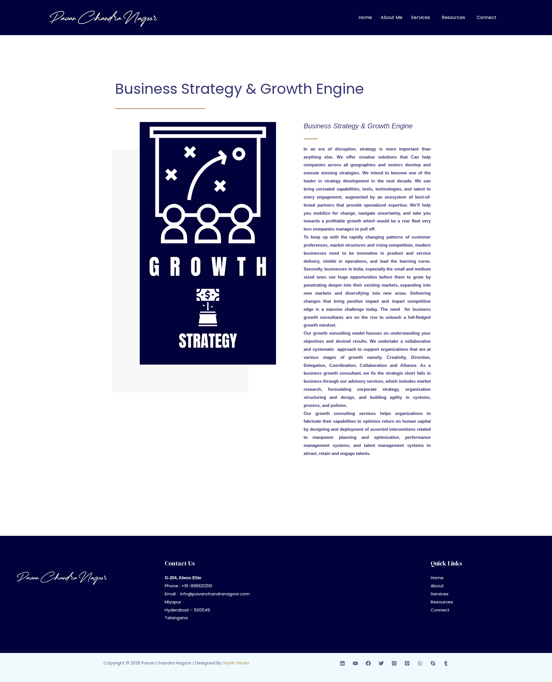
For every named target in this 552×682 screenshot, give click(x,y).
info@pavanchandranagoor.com (215, 594)
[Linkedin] (342, 663)
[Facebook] (368, 663)
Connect (487, 17)
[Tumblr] (445, 663)
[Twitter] (381, 663)
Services (420, 17)
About (437, 586)
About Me (391, 17)
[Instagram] (394, 663)
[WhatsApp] (420, 663)
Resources (453, 17)
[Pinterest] (407, 663)
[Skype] (433, 663)
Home (365, 17)
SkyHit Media (236, 663)
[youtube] (355, 663)
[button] (422, 17)
